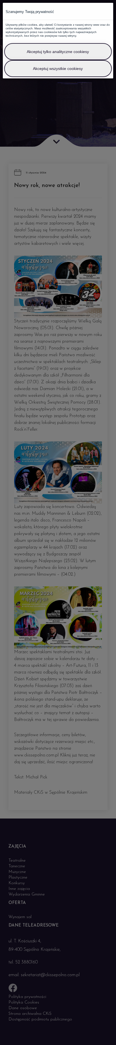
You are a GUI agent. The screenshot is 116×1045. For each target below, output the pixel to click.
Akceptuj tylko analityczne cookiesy (58, 51)
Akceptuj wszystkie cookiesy (58, 68)
